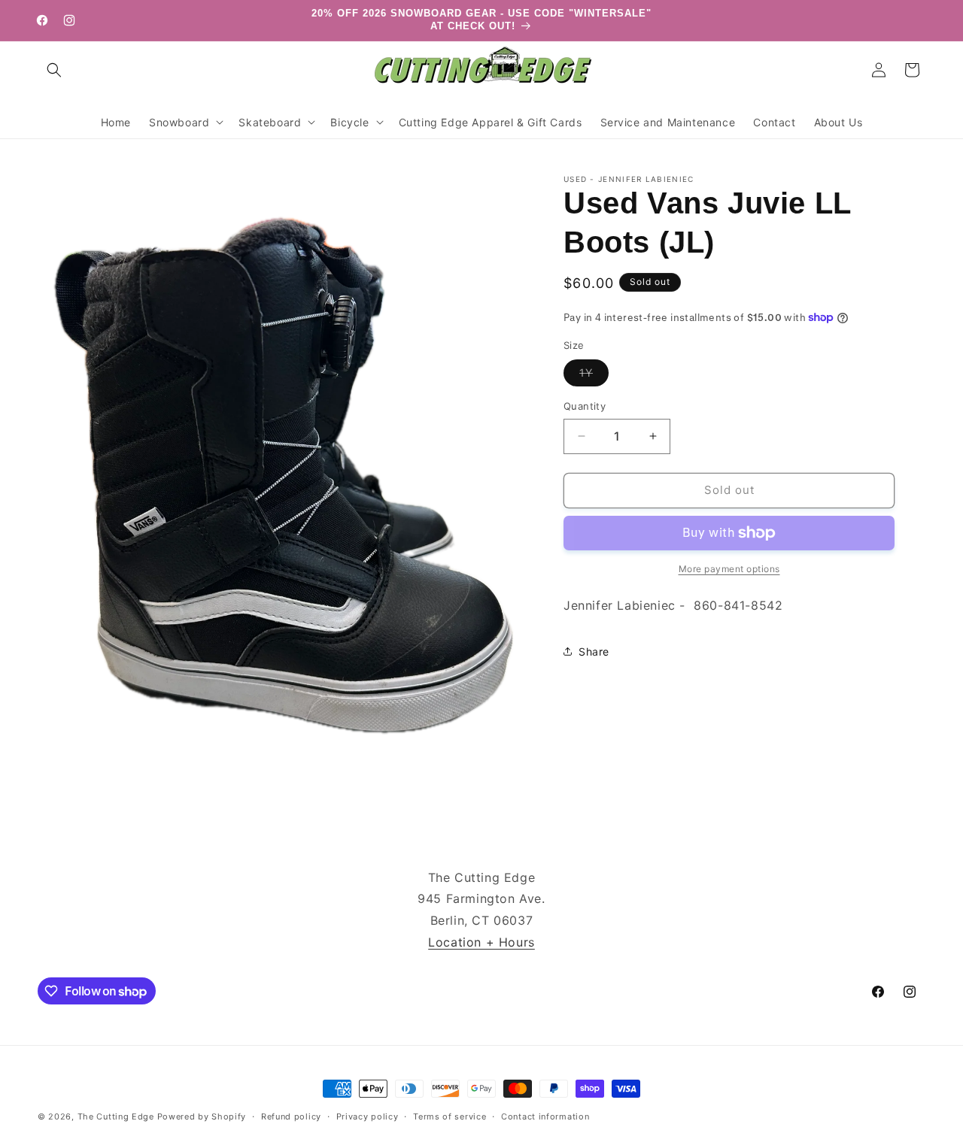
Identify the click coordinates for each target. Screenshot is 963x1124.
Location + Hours (481, 942)
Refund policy (291, 1116)
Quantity (585, 406)
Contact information (545, 1116)
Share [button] (594, 651)
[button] (54, 69)
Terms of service (449, 1116)
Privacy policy (367, 1116)
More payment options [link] (729, 568)
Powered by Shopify (202, 1116)
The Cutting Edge (115, 1116)
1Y (594, 375)
